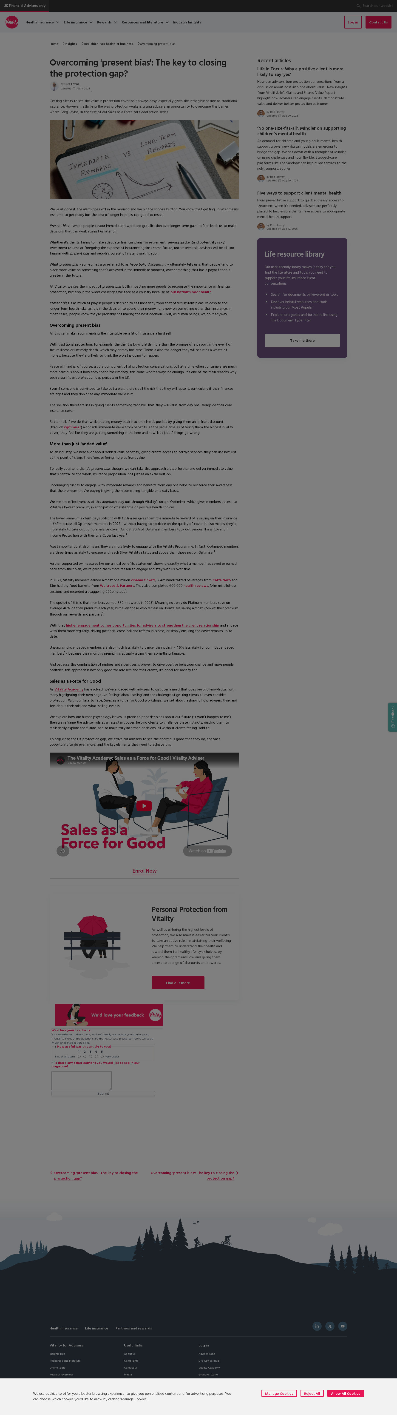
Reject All (312, 1393)
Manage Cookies (279, 1393)
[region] (198, 1396)
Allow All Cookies (345, 1393)
